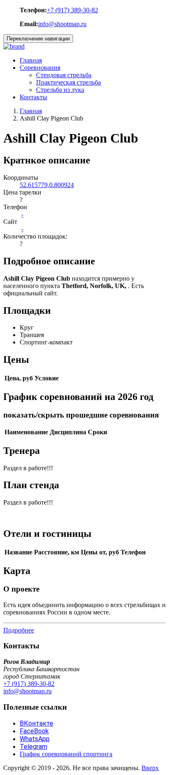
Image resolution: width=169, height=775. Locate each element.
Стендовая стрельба (63, 74)
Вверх (150, 767)
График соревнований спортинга (66, 753)
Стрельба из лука (60, 89)
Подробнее (18, 630)
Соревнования (40, 67)
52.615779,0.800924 (47, 184)
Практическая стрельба (68, 82)
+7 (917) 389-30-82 (72, 10)
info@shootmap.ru (62, 23)
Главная (31, 60)
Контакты (33, 97)
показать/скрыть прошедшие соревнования (81, 415)
